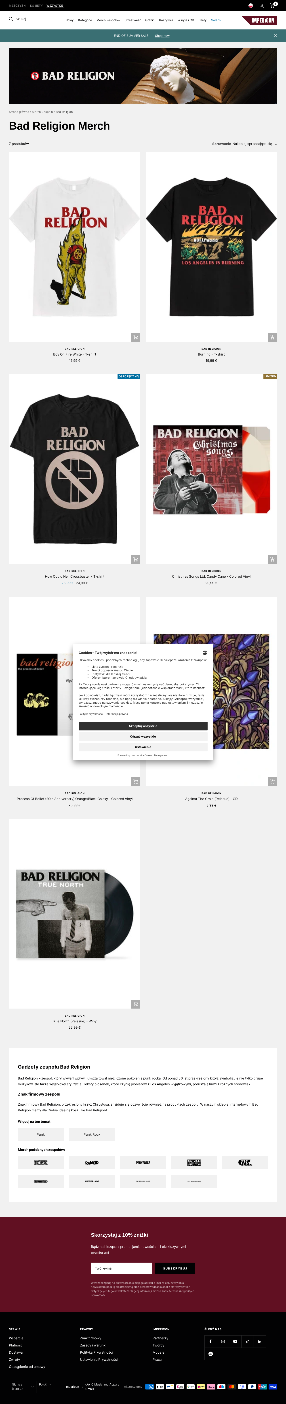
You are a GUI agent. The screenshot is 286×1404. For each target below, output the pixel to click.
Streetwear (133, 20)
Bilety (203, 20)
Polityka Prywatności (96, 1352)
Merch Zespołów (108, 20)
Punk (41, 1134)
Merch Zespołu (42, 112)
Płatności (16, 1345)
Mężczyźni (18, 5)
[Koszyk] (272, 5)
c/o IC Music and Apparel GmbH (102, 1387)
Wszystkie (55, 5)
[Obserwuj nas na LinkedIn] (260, 1341)
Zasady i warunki (93, 1345)
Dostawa (16, 1352)
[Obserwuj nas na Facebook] (210, 1341)
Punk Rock (92, 1134)
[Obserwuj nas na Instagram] (223, 1341)
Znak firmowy (90, 1338)
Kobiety (36, 5)
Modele (158, 1352)
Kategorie (85, 20)
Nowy (69, 20)
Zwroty (14, 1359)
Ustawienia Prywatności (99, 1359)
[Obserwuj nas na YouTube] (235, 1341)
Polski (43, 1384)
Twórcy (158, 1345)
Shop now (162, 35)
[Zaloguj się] (262, 6)
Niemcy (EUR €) (17, 1387)
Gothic (150, 20)
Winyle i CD (186, 20)
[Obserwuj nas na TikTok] (247, 1341)
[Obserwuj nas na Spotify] (210, 1354)
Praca (157, 1359)
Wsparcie (16, 1338)
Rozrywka (166, 20)
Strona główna (19, 112)
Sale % (216, 20)
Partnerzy (160, 1338)
